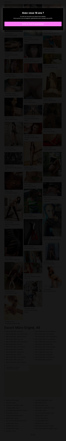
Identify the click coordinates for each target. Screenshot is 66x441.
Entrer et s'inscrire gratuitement (33, 24)
